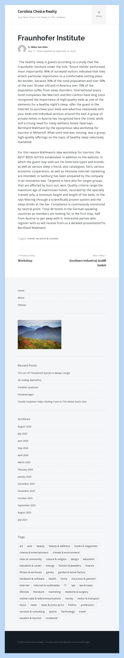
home (63, 578)
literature (38, 592)
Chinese (22, 305)
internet (24, 585)
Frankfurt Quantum (28, 387)
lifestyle (24, 592)
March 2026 (24, 462)
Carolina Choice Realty (37, 11)
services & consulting (32, 611)
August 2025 (24, 512)
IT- (65, 585)
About (21, 297)
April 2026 (23, 455)
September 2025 (27, 505)
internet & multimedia (47, 585)
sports (53, 611)
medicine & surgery (76, 592)
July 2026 (22, 433)
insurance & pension (83, 578)
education (88, 559)
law (73, 585)
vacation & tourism (47, 238)
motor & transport (88, 598)
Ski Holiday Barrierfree (29, 380)
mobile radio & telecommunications (40, 598)
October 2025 (25, 498)
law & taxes (86, 585)
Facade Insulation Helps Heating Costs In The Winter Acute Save (52, 401)
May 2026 (23, 448)
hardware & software (32, 578)
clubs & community (31, 559)
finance (89, 565)
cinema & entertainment (34, 552)
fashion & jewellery (70, 565)
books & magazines (86, 546)
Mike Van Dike (39, 47)
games (50, 572)
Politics (72, 605)
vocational (51, 618)
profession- (88, 605)
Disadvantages (26, 394)
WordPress (68, 642)
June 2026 (23, 440)
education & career (31, 565)
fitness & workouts (31, 572)
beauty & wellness (59, 546)
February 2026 (25, 469)
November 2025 (26, 490)
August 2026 (24, 426)
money (69, 598)
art (21, 546)
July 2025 (22, 519)
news (34, 605)
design (75, 559)
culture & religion (56, 559)
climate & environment (66, 552)
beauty (40, 546)
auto (29, 546)
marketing (54, 592)
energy (50, 565)
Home (21, 290)
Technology (68, 611)
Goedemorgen (83, 642)
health (52, 578)
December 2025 (26, 483)
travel (30, 238)
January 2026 (24, 476)
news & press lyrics (52, 605)
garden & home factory (71, 572)
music (23, 605)
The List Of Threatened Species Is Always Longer (44, 372)
